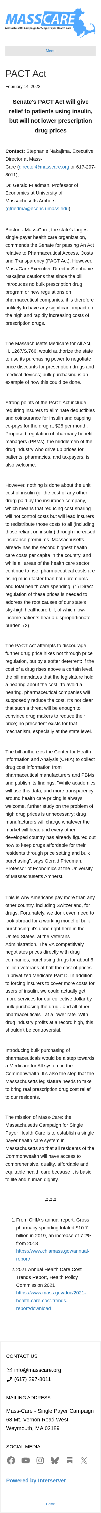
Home (50, 1504)
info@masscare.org (37, 1370)
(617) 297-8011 (32, 1379)
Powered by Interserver (36, 1480)
